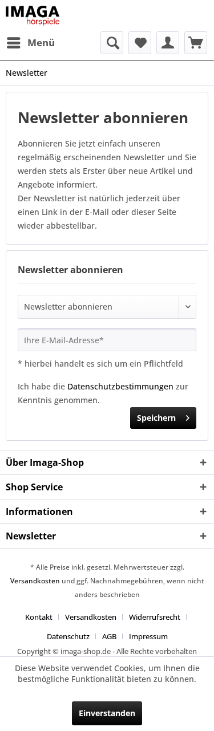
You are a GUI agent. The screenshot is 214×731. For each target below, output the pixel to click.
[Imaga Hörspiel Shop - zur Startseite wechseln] (32, 16)
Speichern (156, 417)
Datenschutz (68, 636)
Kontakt (39, 617)
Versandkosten (35, 581)
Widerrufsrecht (154, 617)
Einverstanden (107, 713)
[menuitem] (30, 42)
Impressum (148, 636)
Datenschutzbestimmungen (120, 386)
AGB (109, 636)
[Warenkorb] (195, 42)
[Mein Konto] (167, 42)
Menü (41, 42)
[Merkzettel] (139, 42)
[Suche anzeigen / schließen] (111, 42)
